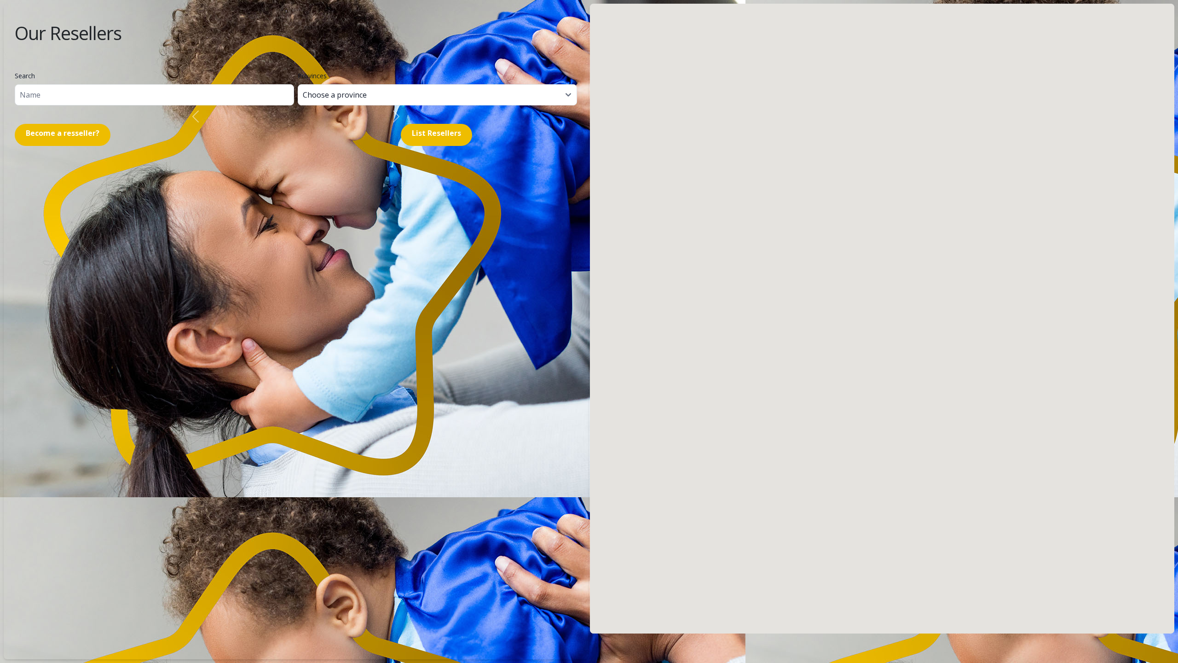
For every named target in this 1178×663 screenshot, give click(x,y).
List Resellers (436, 133)
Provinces (312, 75)
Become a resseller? (62, 133)
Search (25, 75)
